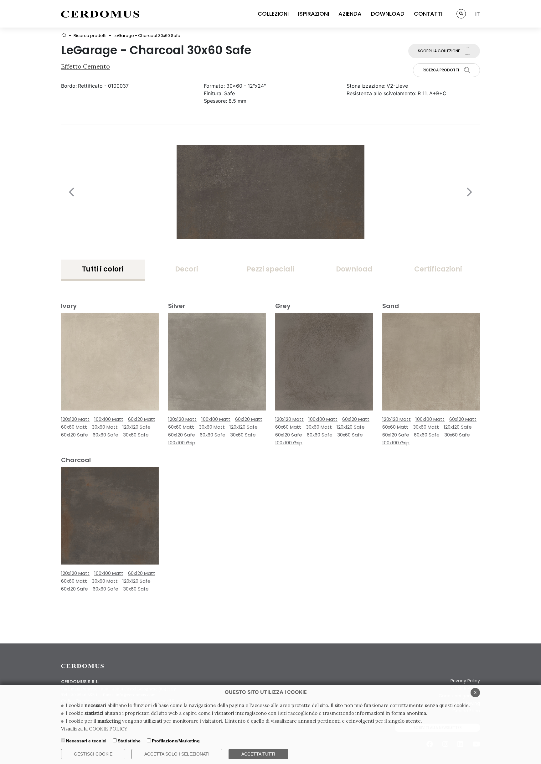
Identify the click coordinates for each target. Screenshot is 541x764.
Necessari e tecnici (86, 740)
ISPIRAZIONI (313, 14)
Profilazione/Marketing (176, 740)
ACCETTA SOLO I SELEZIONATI (176, 753)
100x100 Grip (181, 442)
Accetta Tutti (258, 753)
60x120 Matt (141, 419)
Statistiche (129, 740)
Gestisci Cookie (93, 753)
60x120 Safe (74, 434)
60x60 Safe (105, 434)
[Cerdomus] (100, 14)
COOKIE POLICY (108, 729)
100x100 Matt (108, 419)
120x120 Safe (136, 427)
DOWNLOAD (387, 14)
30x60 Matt (105, 427)
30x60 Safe (136, 434)
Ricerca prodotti (90, 36)
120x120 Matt (75, 419)
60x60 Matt (74, 427)
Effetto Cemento (85, 66)
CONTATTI (428, 14)
